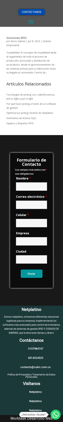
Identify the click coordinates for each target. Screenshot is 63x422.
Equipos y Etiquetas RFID (20, 123)
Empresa (22, 233)
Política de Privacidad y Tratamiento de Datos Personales (31, 375)
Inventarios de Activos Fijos (21, 118)
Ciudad (21, 251)
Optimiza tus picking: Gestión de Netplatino (29, 112)
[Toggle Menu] (31, 21)
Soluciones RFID (16, 38)
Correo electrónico (31, 197)
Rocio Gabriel (18, 41)
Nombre (23, 178)
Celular (22, 215)
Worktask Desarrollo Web (31, 418)
